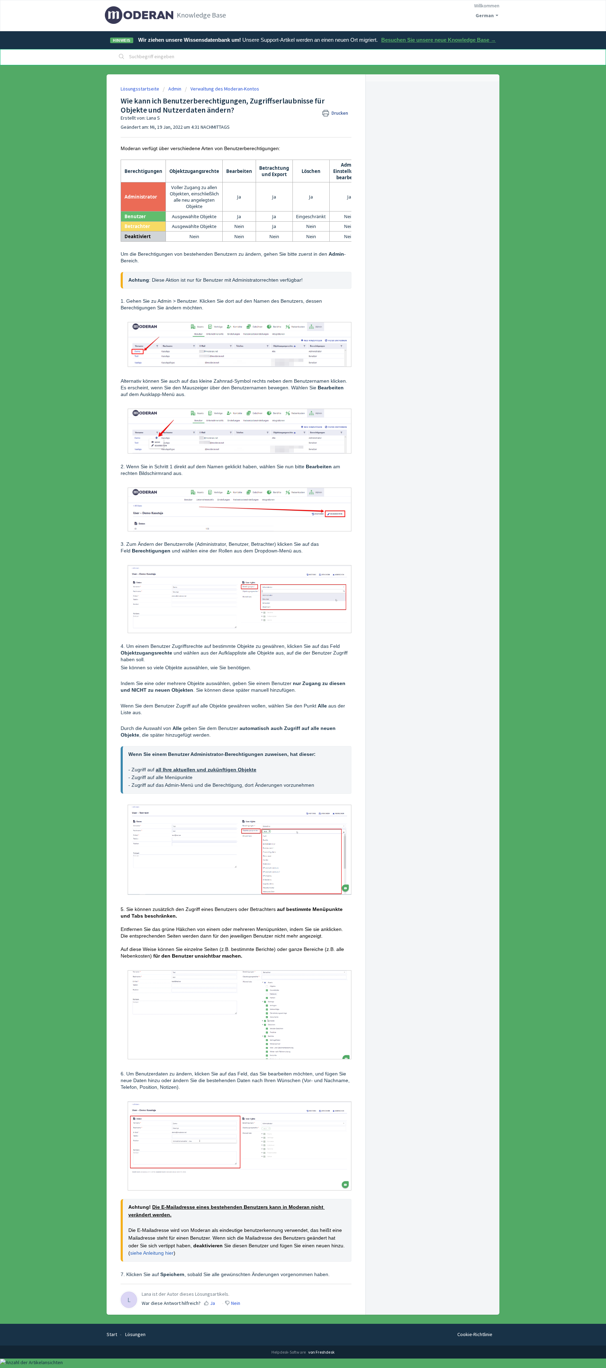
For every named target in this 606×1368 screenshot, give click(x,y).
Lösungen (135, 1334)
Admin (174, 89)
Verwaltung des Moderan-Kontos (224, 89)
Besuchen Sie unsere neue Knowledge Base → (438, 40)
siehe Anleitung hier (152, 1253)
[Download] (290, 611)
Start (112, 1334)
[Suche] (122, 57)
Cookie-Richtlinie (474, 1334)
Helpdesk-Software (289, 1352)
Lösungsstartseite (140, 89)
